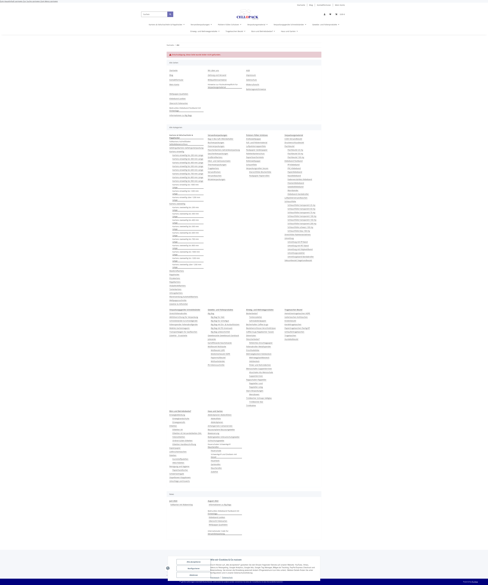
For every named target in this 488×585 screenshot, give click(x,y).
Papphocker (174, 274)
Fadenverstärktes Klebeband (300, 179)
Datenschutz (227, 577)
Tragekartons (213, 168)
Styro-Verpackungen (254, 390)
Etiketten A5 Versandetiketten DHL (187, 433)
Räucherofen (216, 468)
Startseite (301, 5)
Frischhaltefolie (252, 350)
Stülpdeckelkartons (177, 285)
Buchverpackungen (216, 142)
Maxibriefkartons (176, 271)
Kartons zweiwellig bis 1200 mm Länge (186, 259)
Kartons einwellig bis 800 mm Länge (187, 177)
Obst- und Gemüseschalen (219, 161)
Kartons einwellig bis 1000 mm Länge (185, 186)
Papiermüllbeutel (218, 357)
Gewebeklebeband (295, 186)
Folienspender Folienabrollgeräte (183, 324)
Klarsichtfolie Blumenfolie (260, 172)
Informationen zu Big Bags (180, 115)
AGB (248, 70)
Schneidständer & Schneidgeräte (183, 321)
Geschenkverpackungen (218, 153)
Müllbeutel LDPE (218, 350)
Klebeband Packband (294, 161)
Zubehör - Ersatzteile (178, 335)
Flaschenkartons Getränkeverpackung (224, 150)
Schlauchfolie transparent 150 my (302, 220)
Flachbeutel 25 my (295, 150)
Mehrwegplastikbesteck (259, 357)
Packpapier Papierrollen (259, 175)
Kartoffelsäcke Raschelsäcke (220, 343)
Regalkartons (174, 282)
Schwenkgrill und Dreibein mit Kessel (224, 455)
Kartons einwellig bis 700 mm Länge (187, 173)
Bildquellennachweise (217, 80)
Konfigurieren (194, 568)
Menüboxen (254, 394)
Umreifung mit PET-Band (298, 245)
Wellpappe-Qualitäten (178, 94)
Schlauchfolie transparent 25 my (301, 205)
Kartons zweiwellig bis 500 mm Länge (185, 227)
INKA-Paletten (178, 462)
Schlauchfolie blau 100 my (299, 231)
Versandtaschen (215, 175)
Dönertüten (251, 335)
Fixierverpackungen (216, 146)
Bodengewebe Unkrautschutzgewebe (223, 437)
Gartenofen (215, 464)
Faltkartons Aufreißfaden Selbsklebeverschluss (180, 142)
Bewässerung (213, 433)
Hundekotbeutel (291, 339)
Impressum (214, 577)
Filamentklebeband (296, 183)
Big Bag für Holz (217, 317)
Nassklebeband (294, 175)
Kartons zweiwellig (177, 203)
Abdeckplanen (217, 422)
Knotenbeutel (290, 321)
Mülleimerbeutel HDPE (220, 354)
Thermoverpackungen (217, 164)
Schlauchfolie (290, 201)
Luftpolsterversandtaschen (296, 198)
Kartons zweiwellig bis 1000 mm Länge (186, 253)
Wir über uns (213, 70)
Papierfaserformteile (255, 157)
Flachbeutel (289, 146)
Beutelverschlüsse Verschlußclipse (261, 328)
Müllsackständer (218, 361)
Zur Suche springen (31, 1)
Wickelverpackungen (216, 179)
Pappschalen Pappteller (256, 379)
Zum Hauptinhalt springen (11, 1)
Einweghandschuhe (180, 418)
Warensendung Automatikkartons (183, 296)
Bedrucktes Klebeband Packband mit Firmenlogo (185, 109)
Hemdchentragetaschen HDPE (297, 313)
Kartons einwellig (176, 151)
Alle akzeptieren (194, 562)
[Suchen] (170, 14)
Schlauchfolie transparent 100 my (302, 216)
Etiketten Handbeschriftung (184, 444)
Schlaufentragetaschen (294, 332)
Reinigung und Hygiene (179, 466)
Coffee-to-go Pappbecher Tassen (260, 332)
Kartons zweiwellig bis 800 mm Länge (185, 246)
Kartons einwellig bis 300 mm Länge (187, 159)
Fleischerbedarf (253, 339)
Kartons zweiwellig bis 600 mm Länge (185, 234)
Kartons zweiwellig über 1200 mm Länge (186, 265)
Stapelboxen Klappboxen (180, 477)
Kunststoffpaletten (180, 459)
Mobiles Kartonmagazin (179, 328)
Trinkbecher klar (256, 402)
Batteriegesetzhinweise (256, 89)
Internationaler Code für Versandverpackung (218, 532)
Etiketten (173, 426)
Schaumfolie (251, 164)
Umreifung (289, 238)
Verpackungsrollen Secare (257, 168)
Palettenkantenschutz (255, 153)
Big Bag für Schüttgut (220, 321)
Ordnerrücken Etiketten (182, 440)
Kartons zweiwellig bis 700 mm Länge (185, 240)
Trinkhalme (251, 405)
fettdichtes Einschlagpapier (261, 343)
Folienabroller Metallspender (258, 346)
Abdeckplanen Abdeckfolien (220, 415)
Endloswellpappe (253, 139)
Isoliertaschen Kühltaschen (296, 317)
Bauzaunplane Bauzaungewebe (221, 429)
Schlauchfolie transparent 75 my (301, 212)
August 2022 (213, 501)
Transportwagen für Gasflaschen (183, 332)
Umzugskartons (176, 293)
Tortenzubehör (255, 317)
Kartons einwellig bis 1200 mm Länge (185, 192)
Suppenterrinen (256, 376)
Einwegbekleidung (177, 415)
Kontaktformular (324, 5)
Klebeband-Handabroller (298, 194)
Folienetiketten (178, 437)
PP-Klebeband (294, 164)
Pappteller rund (256, 383)
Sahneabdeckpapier (257, 321)
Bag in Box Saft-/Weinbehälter (220, 139)
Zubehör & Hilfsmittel (178, 304)
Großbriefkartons (215, 157)
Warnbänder (293, 190)
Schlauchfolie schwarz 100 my (300, 227)
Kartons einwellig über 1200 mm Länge (186, 198)
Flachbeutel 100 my (296, 157)
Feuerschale (216, 450)
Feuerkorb (215, 460)
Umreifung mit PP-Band (298, 242)
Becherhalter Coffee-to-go (257, 324)
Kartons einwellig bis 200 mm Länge (187, 155)
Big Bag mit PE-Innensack (221, 328)
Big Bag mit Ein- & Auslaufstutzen (225, 324)
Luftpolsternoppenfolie (256, 146)
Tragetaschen (290, 335)
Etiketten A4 (177, 429)
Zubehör (214, 471)
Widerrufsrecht (252, 84)
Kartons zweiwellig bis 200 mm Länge (185, 208)
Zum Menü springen (49, 1)
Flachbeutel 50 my (295, 153)
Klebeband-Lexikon (177, 98)
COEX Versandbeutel (293, 139)
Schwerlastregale (176, 474)
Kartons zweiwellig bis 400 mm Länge (185, 221)
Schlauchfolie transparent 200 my (302, 223)
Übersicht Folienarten (178, 103)
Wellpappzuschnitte (177, 300)
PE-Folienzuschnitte (216, 365)
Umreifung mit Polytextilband (300, 249)
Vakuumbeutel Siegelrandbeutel (298, 260)
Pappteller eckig (256, 387)
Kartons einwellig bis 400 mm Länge (187, 162)
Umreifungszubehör (296, 253)
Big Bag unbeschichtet (220, 332)
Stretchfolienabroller (178, 313)
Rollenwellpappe (253, 161)
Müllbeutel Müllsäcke (217, 346)
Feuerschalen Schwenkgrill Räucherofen (219, 445)
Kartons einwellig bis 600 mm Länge (187, 170)
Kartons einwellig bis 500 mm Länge (187, 166)
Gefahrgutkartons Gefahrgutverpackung (186, 148)
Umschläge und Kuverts (179, 481)
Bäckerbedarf (252, 313)
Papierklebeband (295, 172)
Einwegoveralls (178, 422)
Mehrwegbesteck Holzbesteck (258, 354)
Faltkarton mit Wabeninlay (181, 504)
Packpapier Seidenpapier (257, 150)
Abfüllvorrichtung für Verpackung (183, 317)
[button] (324, 14)
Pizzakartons (174, 278)
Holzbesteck (254, 361)
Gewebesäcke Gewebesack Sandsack (223, 335)
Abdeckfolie (216, 418)
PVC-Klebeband (294, 168)
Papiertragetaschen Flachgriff (297, 328)
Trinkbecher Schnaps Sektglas (259, 398)
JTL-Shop (475, 582)
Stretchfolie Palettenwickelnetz (298, 234)
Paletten (172, 455)
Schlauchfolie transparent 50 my (301, 209)
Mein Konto (340, 5)
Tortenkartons (175, 289)
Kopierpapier (175, 448)
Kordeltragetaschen (293, 324)
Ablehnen (193, 575)
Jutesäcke (212, 339)
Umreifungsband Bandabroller (301, 256)
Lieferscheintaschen (178, 451)
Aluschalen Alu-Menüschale (261, 372)
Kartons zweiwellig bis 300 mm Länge (185, 215)
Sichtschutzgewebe (216, 440)
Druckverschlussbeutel (294, 142)
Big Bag (211, 313)
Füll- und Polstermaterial (256, 142)
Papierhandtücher (180, 470)
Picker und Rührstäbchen (260, 365)
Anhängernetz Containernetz (220, 426)
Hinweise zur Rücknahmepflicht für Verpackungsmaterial (223, 85)
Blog (311, 5)
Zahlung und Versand (217, 75)
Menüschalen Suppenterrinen (259, 368)
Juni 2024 (173, 501)
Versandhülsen (214, 172)
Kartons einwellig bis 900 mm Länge (187, 181)
